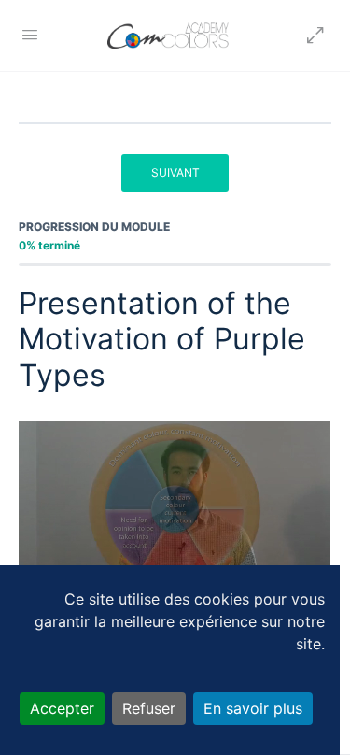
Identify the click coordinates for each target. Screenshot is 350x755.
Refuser (148, 708)
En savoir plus (252, 708)
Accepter (62, 708)
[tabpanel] (175, 509)
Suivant (175, 172)
